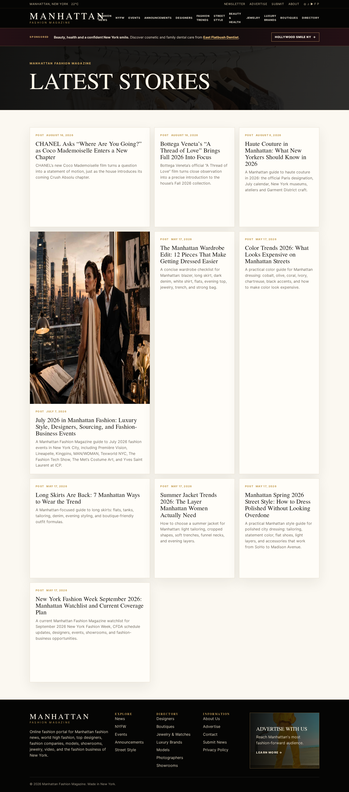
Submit (278, 4)
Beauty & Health (235, 18)
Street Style (219, 18)
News (120, 718)
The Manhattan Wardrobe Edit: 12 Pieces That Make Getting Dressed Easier (193, 254)
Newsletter (234, 4)
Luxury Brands (270, 18)
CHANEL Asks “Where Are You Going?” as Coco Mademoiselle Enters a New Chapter (89, 150)
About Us (211, 718)
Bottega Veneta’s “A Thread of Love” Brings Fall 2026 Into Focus (190, 150)
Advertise (258, 4)
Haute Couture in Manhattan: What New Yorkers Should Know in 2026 (275, 153)
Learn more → (269, 752)
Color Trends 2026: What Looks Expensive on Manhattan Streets (277, 254)
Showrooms (167, 765)
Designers (184, 17)
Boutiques (289, 17)
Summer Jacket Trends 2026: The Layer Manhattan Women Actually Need (188, 505)
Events (134, 17)
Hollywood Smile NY (295, 37)
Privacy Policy (215, 749)
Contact (210, 734)
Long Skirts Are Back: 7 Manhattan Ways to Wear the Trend (88, 498)
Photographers (169, 757)
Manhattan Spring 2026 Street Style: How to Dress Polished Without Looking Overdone (278, 505)
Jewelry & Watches (173, 734)
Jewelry (253, 17)
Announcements (158, 17)
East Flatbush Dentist (221, 37)
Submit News (215, 742)
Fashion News (105, 18)
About (294, 4)
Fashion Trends (203, 18)
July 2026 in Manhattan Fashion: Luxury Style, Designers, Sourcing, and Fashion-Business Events (86, 426)
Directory (310, 17)
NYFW (120, 17)
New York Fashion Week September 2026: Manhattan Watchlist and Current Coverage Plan (90, 605)
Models (163, 749)
